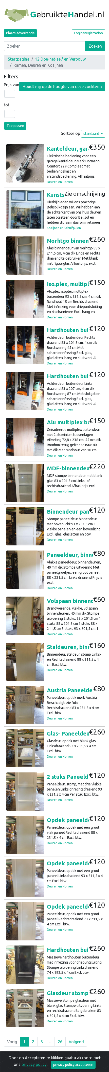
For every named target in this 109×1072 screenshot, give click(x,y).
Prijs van (11, 84)
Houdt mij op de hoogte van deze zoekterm (62, 86)
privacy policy (34, 1064)
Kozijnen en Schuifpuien (64, 228)
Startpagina (18, 59)
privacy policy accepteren (73, 1065)
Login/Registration (88, 33)
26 (60, 1041)
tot (6, 105)
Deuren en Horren (60, 182)
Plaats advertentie (20, 33)
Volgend (76, 1041)
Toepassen (15, 126)
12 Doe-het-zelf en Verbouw (60, 59)
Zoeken (95, 46)
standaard (91, 134)
